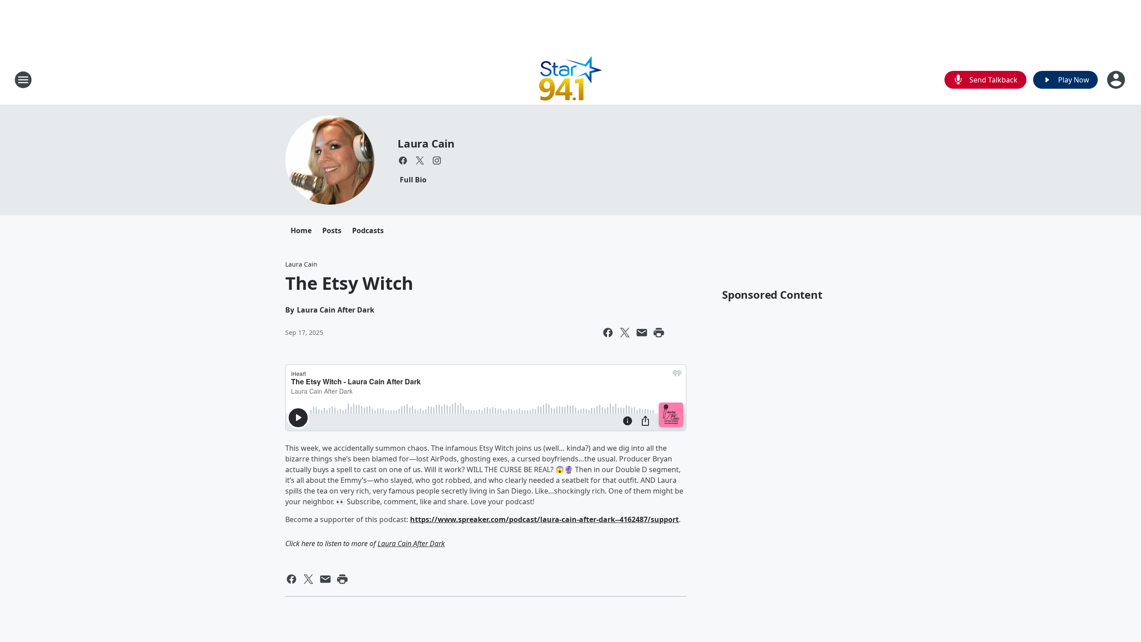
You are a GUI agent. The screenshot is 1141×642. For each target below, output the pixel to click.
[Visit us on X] (420, 160)
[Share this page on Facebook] (608, 332)
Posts (331, 230)
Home (301, 230)
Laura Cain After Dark (411, 543)
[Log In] (1117, 80)
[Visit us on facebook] (403, 160)
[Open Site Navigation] (23, 80)
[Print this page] (659, 332)
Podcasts (368, 230)
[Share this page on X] (625, 332)
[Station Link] (571, 79)
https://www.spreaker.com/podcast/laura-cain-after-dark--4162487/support (544, 519)
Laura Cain (426, 143)
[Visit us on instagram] (436, 160)
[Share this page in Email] (642, 332)
